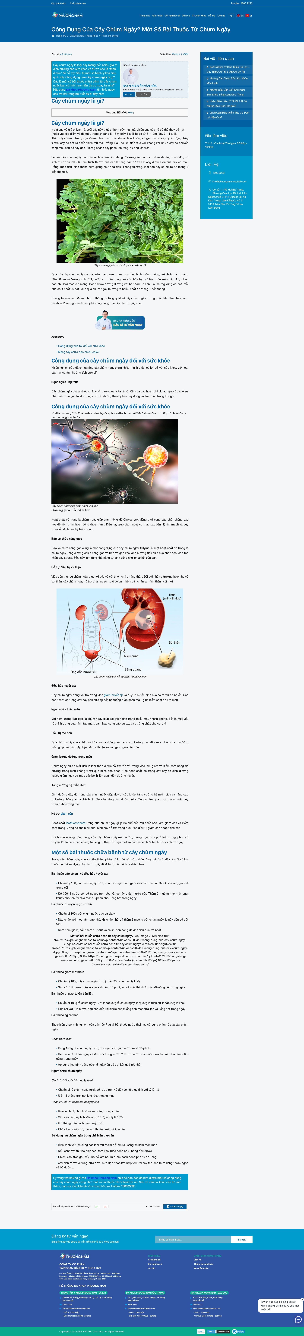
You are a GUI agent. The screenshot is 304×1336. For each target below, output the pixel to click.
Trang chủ (144, 15)
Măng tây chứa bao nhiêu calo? (78, 352)
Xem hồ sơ (143, 94)
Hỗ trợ (211, 15)
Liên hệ (221, 15)
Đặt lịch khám (58, 3)
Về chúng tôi (154, 1260)
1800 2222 (247, 3)
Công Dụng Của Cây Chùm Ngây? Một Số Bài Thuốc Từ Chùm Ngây (140, 29)
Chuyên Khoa (199, 15)
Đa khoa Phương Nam (81, 89)
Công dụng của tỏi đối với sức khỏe (81, 346)
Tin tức (151, 1268)
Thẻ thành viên (78, 3)
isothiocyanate (76, 823)
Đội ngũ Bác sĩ (172, 15)
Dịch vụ (186, 15)
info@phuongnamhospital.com (229, 181)
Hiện (130, 112)
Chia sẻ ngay (176, 1207)
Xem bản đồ (68, 1300)
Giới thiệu (157, 15)
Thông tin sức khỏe (203, 1264)
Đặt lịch (129, 94)
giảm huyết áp (113, 695)
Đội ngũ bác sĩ (155, 1264)
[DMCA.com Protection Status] (219, 1331)
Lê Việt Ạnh (66, 54)
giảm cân (67, 813)
